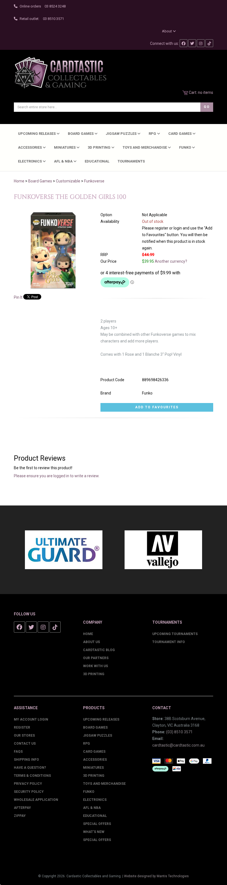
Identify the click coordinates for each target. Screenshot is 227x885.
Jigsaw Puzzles (121, 133)
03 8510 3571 (53, 19)
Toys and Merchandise (145, 147)
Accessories (30, 147)
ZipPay (20, 816)
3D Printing (99, 147)
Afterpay (22, 808)
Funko (185, 147)
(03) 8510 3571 (179, 732)
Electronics (30, 161)
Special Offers (97, 824)
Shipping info (26, 760)
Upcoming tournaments (175, 634)
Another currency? (171, 261)
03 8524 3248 (55, 6)
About (167, 31)
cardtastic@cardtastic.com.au (178, 745)
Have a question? (30, 768)
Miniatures (65, 147)
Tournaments (131, 161)
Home (19, 181)
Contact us (25, 743)
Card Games (180, 133)
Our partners (96, 658)
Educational (97, 161)
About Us (91, 642)
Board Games (81, 133)
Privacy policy (28, 784)
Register (22, 727)
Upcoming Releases (37, 133)
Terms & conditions (32, 776)
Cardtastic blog (99, 650)
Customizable (68, 181)
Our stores (24, 735)
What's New (93, 832)
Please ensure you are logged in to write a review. (56, 476)
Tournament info (168, 642)
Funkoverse (94, 181)
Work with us (95, 666)
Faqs (18, 752)
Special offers (97, 840)
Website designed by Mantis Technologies (156, 876)
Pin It (18, 297)
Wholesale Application (36, 800)
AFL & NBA (63, 161)
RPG (153, 133)
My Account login (31, 719)
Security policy (29, 792)
